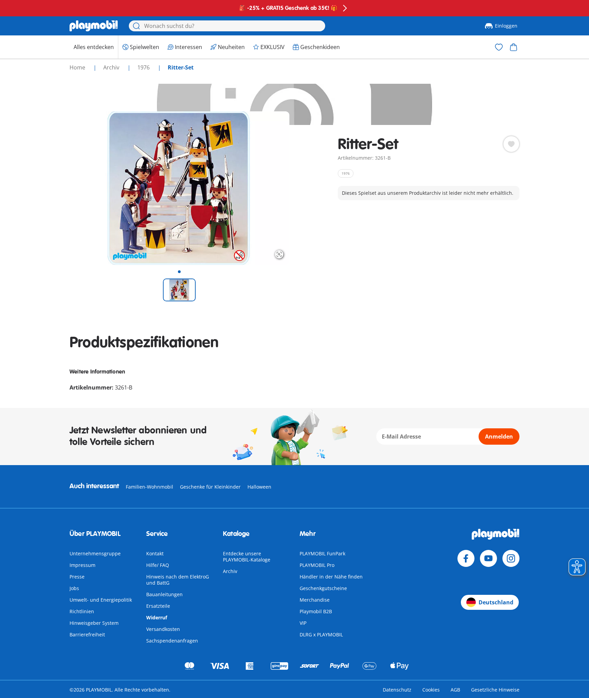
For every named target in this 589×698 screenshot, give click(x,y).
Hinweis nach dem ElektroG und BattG (177, 579)
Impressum (82, 565)
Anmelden (499, 436)
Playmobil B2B (316, 611)
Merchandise (315, 600)
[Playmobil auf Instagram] (510, 558)
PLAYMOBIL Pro (317, 565)
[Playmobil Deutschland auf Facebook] (465, 558)
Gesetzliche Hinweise (495, 689)
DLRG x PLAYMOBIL (321, 634)
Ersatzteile (158, 606)
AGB (455, 689)
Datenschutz (397, 689)
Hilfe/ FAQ (157, 565)
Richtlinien (82, 611)
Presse (77, 576)
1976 (144, 67)
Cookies (431, 689)
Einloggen (506, 25)
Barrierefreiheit (87, 634)
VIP (303, 623)
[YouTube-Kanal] (488, 558)
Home (78, 67)
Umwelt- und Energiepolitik (101, 600)
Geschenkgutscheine (323, 588)
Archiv (230, 571)
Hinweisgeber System (94, 623)
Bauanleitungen (164, 594)
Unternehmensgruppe (95, 553)
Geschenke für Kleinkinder (210, 486)
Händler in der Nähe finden (331, 576)
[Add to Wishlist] (511, 144)
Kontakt (155, 553)
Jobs (74, 588)
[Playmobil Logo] (94, 25)
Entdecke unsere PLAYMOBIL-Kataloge (246, 556)
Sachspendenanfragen (172, 640)
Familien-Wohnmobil (149, 486)
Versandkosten (163, 629)
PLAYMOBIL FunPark (322, 553)
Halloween (259, 486)
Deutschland (496, 602)
